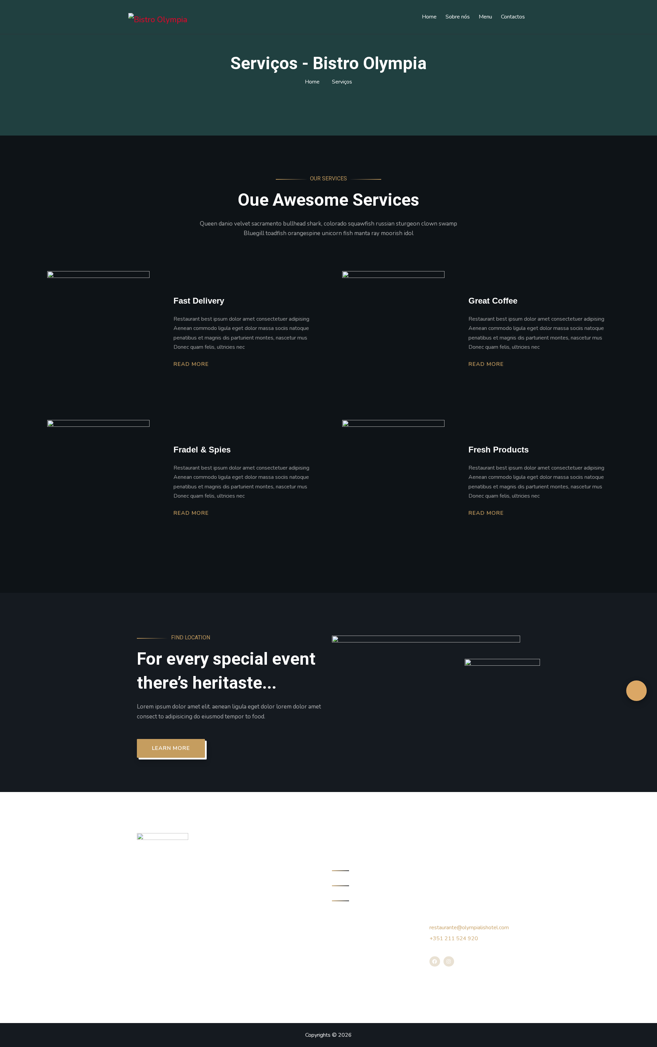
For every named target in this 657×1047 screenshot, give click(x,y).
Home (429, 17)
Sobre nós (458, 17)
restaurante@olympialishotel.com (469, 927)
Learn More (171, 748)
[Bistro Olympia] (158, 20)
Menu (485, 17)
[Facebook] (434, 961)
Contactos (513, 17)
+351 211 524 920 (453, 938)
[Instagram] (448, 961)
